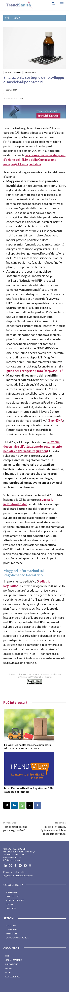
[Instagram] (29, 865)
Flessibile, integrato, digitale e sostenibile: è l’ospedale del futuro (53, 830)
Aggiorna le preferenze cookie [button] (17, 875)
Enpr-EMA (56, 420)
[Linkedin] (14, 805)
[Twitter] (10, 865)
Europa (8, 72)
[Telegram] (20, 865)
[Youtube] (25, 865)
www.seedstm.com (12, 857)
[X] (6, 805)
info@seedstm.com (12, 860)
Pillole (15, 18)
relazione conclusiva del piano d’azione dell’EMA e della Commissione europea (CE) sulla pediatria (34, 159)
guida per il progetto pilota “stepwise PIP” (34, 371)
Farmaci (17, 72)
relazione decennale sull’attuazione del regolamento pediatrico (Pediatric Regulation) (32, 446)
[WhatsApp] (22, 805)
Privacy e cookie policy (14, 872)
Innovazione (30, 72)
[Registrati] (34, 111)
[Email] (29, 805)
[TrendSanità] (18, 5)
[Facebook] (37, 805)
